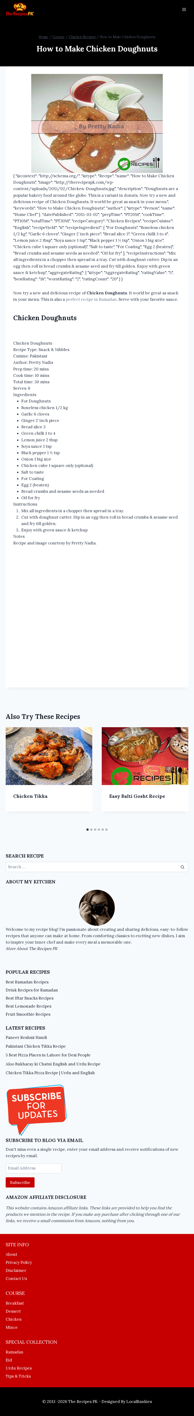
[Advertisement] (97, 610)
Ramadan (14, 1352)
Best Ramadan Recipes (27, 982)
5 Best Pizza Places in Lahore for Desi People (48, 1055)
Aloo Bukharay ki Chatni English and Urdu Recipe (53, 1064)
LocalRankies (139, 1401)
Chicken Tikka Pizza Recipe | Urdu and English (50, 1072)
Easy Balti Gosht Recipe (137, 796)
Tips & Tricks (18, 1376)
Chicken (14, 1319)
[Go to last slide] (14, 776)
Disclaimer (16, 1270)
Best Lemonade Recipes (28, 1006)
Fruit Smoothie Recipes (28, 1014)
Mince (12, 1327)
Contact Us (16, 1278)
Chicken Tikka (30, 796)
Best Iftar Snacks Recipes (29, 998)
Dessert (13, 1311)
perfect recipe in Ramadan (91, 299)
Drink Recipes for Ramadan (32, 990)
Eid (9, 1360)
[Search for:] (97, 866)
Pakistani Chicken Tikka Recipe (36, 1046)
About (11, 1254)
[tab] (87, 829)
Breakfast (15, 1303)
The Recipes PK (43, 948)
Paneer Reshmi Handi (26, 1037)
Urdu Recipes (19, 1368)
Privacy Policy (19, 1262)
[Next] (180, 776)
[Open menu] (184, 9)
